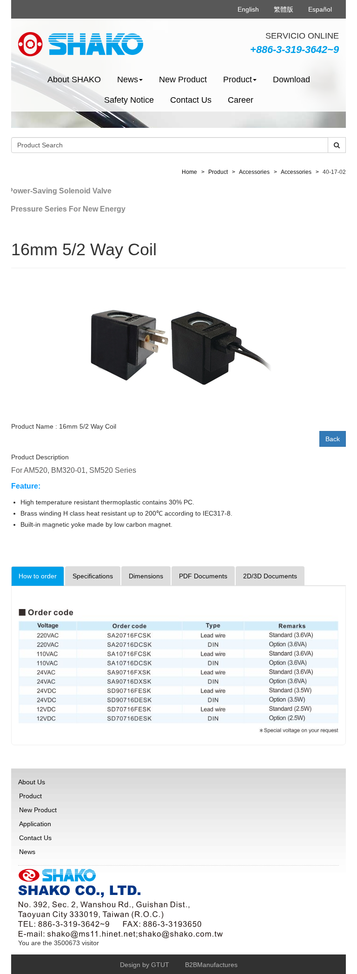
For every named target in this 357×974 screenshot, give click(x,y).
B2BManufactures (211, 964)
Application (35, 824)
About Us (31, 782)
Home (189, 172)
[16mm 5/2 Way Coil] (178, 346)
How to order (38, 576)
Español (320, 9)
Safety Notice (129, 100)
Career (240, 100)
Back (332, 439)
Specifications (93, 576)
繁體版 (283, 9)
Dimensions (146, 576)
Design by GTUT (144, 964)
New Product (183, 79)
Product (218, 172)
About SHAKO (74, 79)
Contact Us (191, 100)
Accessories (254, 172)
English (248, 9)
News (27, 851)
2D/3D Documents (270, 576)
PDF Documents (203, 576)
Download (291, 79)
